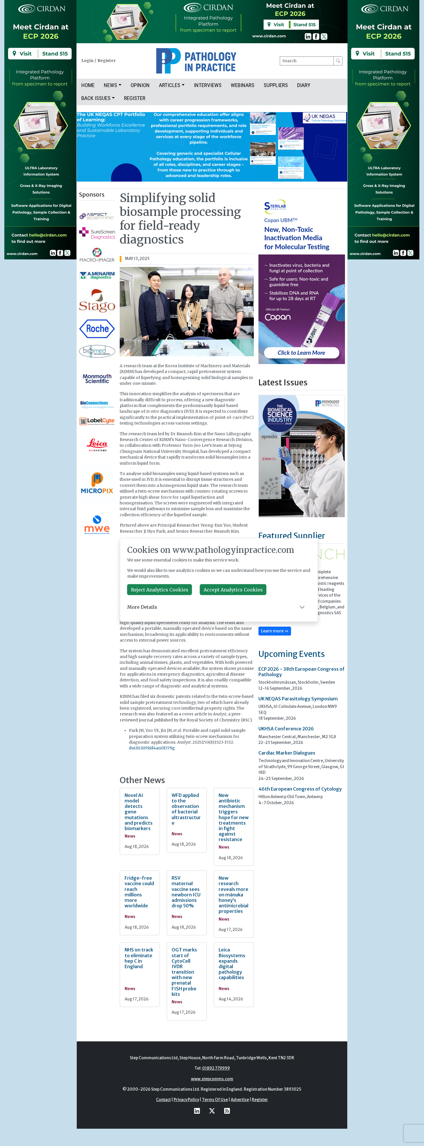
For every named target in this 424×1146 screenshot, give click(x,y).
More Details (142, 607)
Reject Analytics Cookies (159, 589)
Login (87, 60)
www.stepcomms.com (212, 1079)
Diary (303, 85)
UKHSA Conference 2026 (286, 729)
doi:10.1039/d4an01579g (152, 748)
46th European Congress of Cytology (300, 789)
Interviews (208, 85)
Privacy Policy (186, 1099)
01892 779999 (216, 1068)
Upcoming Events (291, 654)
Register (106, 60)
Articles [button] (169, 85)
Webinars (242, 85)
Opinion (140, 85)
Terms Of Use (215, 1099)
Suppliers (276, 85)
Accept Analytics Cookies (233, 589)
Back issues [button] (95, 98)
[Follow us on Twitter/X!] (212, 1111)
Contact (163, 1099)
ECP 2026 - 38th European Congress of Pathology (301, 671)
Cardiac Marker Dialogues (286, 753)
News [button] (110, 85)
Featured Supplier (291, 536)
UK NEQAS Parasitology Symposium (298, 699)
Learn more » (274, 631)
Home (88, 85)
